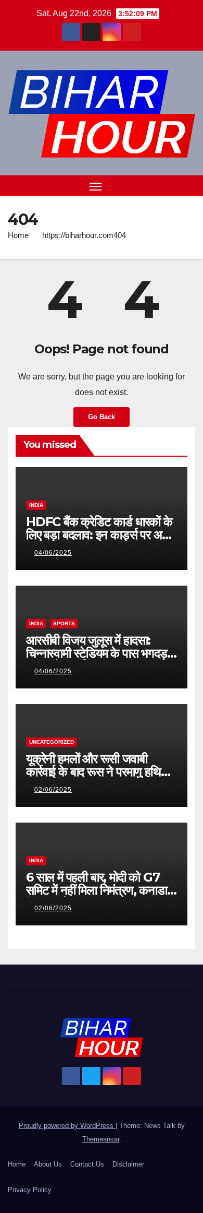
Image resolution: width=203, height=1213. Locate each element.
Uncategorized (51, 742)
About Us (48, 1164)
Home (18, 235)
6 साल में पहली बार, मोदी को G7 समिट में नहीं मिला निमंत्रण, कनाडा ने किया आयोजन (101, 890)
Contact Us (87, 1164)
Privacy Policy (30, 1190)
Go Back (101, 417)
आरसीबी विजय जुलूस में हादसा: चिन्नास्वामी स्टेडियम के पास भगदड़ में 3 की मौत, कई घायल (100, 653)
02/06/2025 (53, 789)
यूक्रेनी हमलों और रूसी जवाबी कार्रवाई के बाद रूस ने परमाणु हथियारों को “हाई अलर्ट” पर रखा (101, 771)
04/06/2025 (53, 552)
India (36, 505)
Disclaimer (128, 1164)
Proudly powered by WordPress (67, 1125)
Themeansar (100, 1139)
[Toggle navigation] (95, 186)
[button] (171, 185)
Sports (64, 623)
